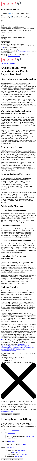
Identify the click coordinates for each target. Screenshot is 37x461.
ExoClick (12, 452)
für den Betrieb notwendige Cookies (20, 436)
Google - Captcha (15, 438)
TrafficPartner (14, 456)
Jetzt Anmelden (5, 42)
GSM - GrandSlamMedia (17, 454)
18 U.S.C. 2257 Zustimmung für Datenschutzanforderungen (13, 349)
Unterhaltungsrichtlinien (24, 51)
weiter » (3, 15)
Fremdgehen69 (21, 344)
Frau (17, 13)
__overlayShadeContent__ (8, 359)
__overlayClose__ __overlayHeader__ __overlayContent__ (18, 362)
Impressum (4, 346)
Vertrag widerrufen (13, 347)
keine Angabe (25, 13)
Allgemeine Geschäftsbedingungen (17, 346)
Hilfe (20, 347)
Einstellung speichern (17, 459)
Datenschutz (4, 347)
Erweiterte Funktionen (16, 444)
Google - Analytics (15, 450)
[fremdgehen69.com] (11, 61)
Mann (12, 13)
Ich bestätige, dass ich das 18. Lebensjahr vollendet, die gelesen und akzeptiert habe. (17, 46)
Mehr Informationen (6, 414)
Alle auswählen (7, 430)
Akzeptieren (16, 414)
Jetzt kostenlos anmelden (8, 63)
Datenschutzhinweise (14, 56)
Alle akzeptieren (5, 459)
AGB (2, 47)
